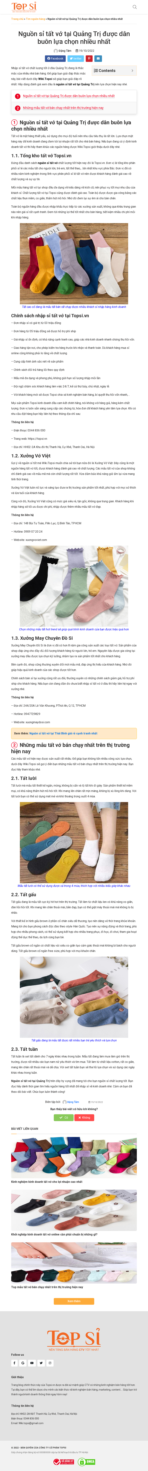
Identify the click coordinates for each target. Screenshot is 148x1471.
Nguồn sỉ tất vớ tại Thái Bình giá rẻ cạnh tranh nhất (63, 733)
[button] (14, 1363)
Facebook (56, 58)
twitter (77, 58)
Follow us (17, 1354)
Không (86, 1117)
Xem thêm (74, 1301)
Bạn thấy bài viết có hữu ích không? (74, 1109)
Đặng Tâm (65, 50)
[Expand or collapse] (132, 71)
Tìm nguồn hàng (35, 18)
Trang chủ (17, 18)
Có (66, 1117)
